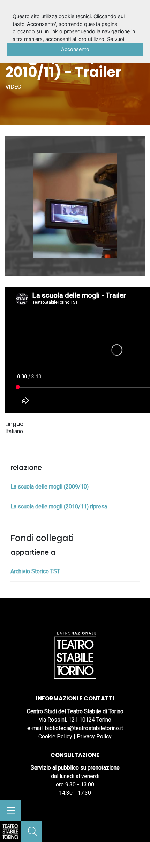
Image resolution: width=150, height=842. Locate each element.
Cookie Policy (55, 736)
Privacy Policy (94, 736)
